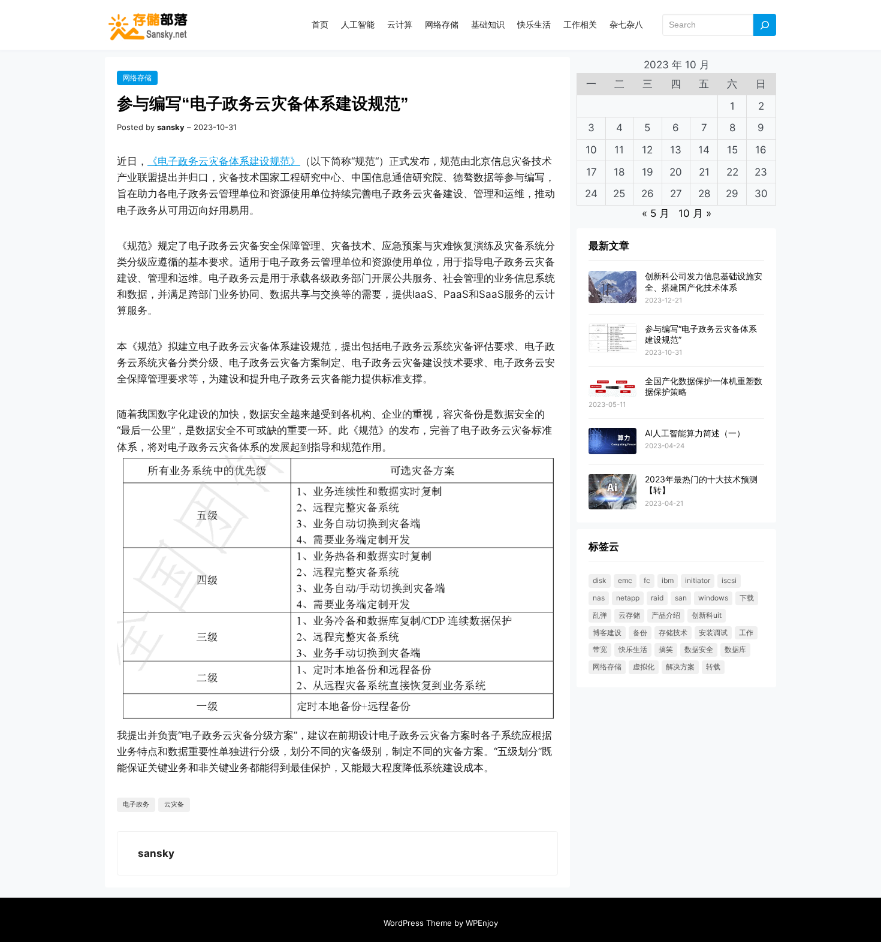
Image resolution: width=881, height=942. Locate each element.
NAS (599, 597)
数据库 (735, 649)
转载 (713, 666)
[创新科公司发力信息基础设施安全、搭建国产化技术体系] (612, 287)
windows (713, 597)
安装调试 (713, 632)
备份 (640, 632)
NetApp (627, 597)
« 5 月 (655, 213)
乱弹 (600, 615)
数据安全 (698, 649)
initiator (697, 580)
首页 (320, 24)
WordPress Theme (418, 923)
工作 (746, 632)
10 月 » (694, 213)
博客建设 (607, 632)
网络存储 (137, 77)
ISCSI (729, 580)
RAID (657, 597)
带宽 (600, 649)
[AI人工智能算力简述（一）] (612, 441)
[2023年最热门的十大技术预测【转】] (612, 492)
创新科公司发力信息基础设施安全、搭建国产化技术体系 (703, 281)
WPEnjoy (482, 923)
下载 (747, 597)
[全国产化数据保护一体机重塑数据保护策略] (612, 387)
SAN (681, 597)
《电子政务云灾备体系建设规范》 (223, 161)
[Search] (764, 25)
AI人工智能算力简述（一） (695, 433)
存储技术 (673, 632)
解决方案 (680, 666)
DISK (600, 580)
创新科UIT (707, 615)
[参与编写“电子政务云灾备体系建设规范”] (612, 339)
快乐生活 (632, 649)
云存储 (629, 615)
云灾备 (174, 804)
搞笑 (666, 649)
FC (647, 580)
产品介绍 (665, 615)
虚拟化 (643, 666)
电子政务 (136, 804)
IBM (668, 580)
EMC (625, 580)
